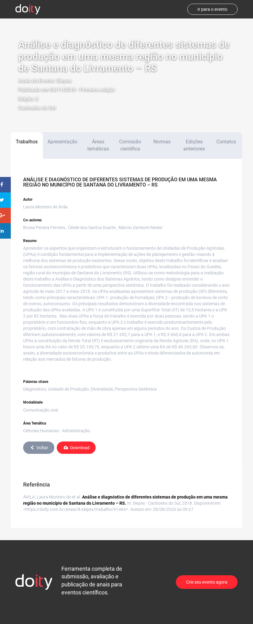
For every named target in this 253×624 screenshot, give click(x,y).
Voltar (42, 447)
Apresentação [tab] (62, 142)
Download (79, 447)
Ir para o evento (212, 9)
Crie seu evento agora (206, 582)
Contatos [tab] (226, 142)
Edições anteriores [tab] (194, 145)
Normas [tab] (162, 142)
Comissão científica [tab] (130, 145)
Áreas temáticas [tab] (98, 145)
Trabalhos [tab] (27, 142)
